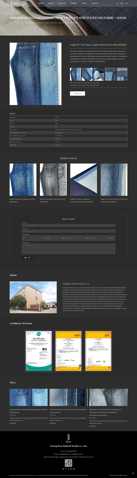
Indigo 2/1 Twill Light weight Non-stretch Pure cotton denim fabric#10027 (83, 200)
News (84, 3)
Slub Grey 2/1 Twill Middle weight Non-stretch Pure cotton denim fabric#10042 (114, 200)
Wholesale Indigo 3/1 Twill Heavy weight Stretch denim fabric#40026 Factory (68, 475)
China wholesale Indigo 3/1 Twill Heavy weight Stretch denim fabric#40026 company (104, 287)
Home (40, 3)
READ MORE (13, 423)
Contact (95, 3)
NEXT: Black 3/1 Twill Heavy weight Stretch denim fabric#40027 (84, 85)
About (50, 3)
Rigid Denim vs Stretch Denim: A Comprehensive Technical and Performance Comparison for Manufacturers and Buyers (65, 412)
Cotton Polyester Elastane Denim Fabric (31, 23)
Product (62, 3)
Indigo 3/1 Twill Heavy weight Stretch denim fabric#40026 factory (82, 290)
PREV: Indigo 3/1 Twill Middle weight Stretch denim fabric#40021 (85, 82)
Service (74, 3)
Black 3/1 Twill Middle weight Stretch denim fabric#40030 (22, 200)
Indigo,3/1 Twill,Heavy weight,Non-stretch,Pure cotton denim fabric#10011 (51, 200)
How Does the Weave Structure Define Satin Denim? (106, 409)
